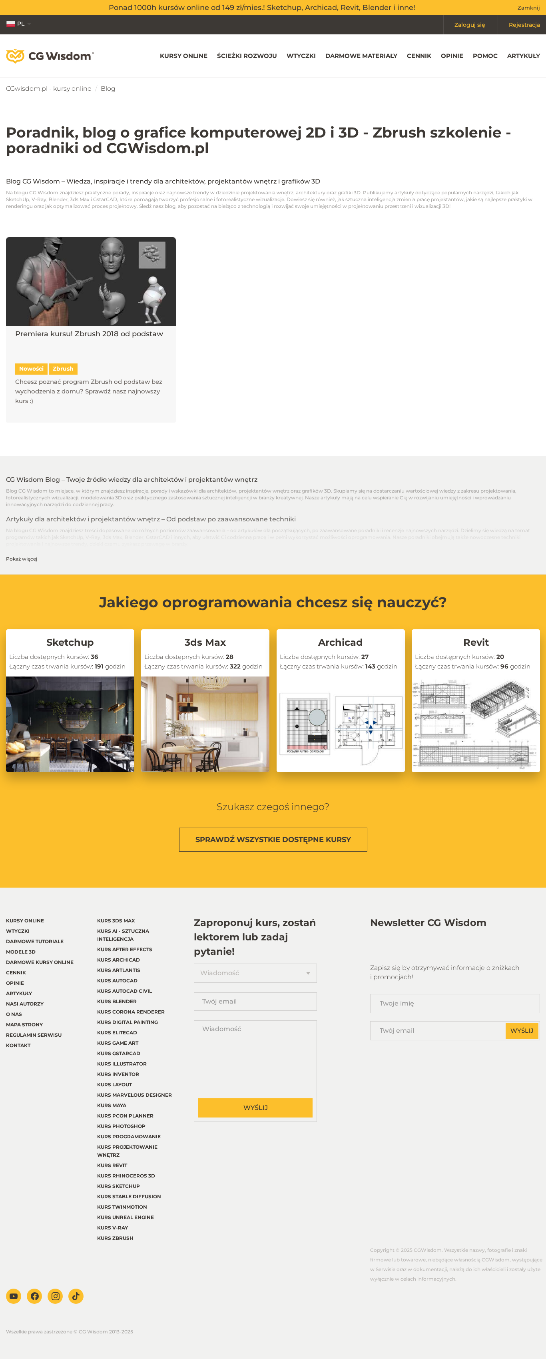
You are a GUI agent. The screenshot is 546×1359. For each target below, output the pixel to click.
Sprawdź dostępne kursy (273, 839)
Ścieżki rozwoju (247, 56)
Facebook (34, 1296)
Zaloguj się (469, 24)
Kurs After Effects (124, 949)
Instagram (55, 1296)
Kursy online (183, 56)
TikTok (76, 1296)
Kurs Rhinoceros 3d (126, 1176)
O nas (14, 1014)
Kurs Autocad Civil (124, 991)
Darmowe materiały (361, 56)
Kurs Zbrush (115, 1238)
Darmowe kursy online (40, 962)
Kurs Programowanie (129, 1136)
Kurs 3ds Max (116, 921)
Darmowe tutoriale (35, 941)
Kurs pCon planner (125, 1116)
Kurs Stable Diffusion (129, 1196)
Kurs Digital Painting (127, 1022)
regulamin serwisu (34, 1035)
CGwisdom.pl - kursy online (49, 88)
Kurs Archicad (118, 960)
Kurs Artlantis (118, 970)
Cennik (419, 56)
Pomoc (485, 56)
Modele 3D (21, 952)
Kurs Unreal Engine (125, 1217)
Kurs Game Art (117, 1043)
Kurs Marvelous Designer (134, 1095)
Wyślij (255, 1108)
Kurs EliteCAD (117, 1033)
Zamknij (529, 7)
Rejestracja (524, 24)
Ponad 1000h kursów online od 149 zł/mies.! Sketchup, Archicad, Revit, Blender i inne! (262, 7)
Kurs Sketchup (118, 1186)
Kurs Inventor (118, 1074)
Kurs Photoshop (121, 1126)
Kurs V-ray (112, 1228)
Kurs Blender (117, 1001)
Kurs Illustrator (122, 1064)
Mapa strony (24, 1025)
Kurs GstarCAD (118, 1053)
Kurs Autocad (117, 981)
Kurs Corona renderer (131, 1012)
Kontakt (18, 1045)
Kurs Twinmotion (122, 1207)
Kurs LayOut (114, 1085)
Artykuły (523, 56)
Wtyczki (301, 56)
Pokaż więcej (21, 559)
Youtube (13, 1296)
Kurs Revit (112, 1165)
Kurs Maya (111, 1105)
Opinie (452, 56)
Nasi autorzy (25, 1004)
